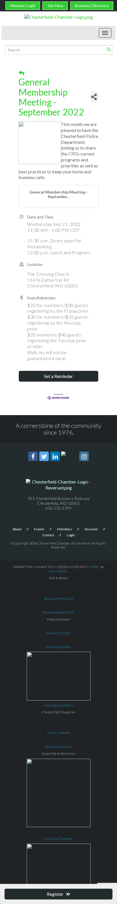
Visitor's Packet (58, 733)
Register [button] (55, 894)
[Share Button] (94, 97)
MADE (94, 567)
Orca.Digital (58, 571)
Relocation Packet (59, 747)
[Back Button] (21, 73)
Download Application (59, 612)
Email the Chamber (58, 838)
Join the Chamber (58, 647)
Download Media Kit (58, 598)
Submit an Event (58, 633)
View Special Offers (58, 705)
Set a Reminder (58, 376)
